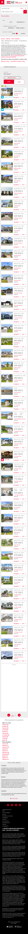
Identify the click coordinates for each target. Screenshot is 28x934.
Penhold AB (5, 736)
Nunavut (18, 837)
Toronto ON (5, 743)
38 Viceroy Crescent (18, 355)
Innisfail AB (5, 730)
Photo (8, 81)
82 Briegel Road (17, 255)
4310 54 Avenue (17, 180)
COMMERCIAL (5, 817)
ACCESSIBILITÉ (5, 826)
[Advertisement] (14, 688)
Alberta (18, 833)
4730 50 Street (17, 106)
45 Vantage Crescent (18, 569)
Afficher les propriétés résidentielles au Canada (10, 858)
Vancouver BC (5, 747)
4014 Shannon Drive (18, 93)
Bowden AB (5, 726)
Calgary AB (5, 749)
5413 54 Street (17, 582)
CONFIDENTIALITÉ (6, 822)
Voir (23, 97)
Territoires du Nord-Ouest (16, 836)
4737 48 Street (17, 155)
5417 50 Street (17, 507)
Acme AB (4, 740)
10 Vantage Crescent (18, 557)
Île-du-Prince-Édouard (9, 837)
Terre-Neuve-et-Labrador (6, 836)
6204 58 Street (17, 520)
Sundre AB (4, 731)
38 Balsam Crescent (18, 218)
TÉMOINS (4, 824)
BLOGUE (4, 814)
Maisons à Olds (5, 61)
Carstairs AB (5, 728)
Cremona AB (5, 733)
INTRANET (4, 819)
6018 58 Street (17, 342)
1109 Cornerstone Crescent (19, 419)
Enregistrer (16, 97)
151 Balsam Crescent (18, 431)
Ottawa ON (5, 750)
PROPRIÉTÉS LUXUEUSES (7, 816)
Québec (14, 833)
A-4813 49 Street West (18, 657)
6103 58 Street (17, 230)
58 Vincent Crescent (18, 305)
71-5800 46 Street (17, 594)
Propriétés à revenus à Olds (18, 61)
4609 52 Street (17, 143)
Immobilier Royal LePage (14, 2)
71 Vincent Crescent (18, 317)
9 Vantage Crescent (18, 481)
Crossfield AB (5, 735)
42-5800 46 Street (17, 607)
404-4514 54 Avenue (18, 131)
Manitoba (9, 835)
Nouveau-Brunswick (21, 835)
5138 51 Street (17, 544)
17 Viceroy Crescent (18, 632)
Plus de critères (5, 16)
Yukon (15, 837)
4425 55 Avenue (17, 644)
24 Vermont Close (17, 468)
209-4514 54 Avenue (18, 193)
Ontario (11, 833)
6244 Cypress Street (18, 443)
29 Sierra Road (17, 205)
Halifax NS (5, 757)
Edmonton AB (5, 752)
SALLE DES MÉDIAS (6, 812)
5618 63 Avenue (17, 268)
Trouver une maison (6, 833)
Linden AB (4, 738)
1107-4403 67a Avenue (18, 495)
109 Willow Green (17, 330)
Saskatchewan (14, 835)
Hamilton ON (5, 759)
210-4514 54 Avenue (18, 380)
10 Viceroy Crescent (18, 118)
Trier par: (6, 72)
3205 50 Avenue (17, 392)
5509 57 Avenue (17, 367)
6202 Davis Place (17, 168)
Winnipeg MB (5, 754)
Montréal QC (5, 745)
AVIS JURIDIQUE (5, 821)
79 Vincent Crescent (18, 293)
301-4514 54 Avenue (18, 243)
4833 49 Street (17, 532)
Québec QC (5, 756)
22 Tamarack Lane (17, 456)
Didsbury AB (5, 724)
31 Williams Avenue (18, 619)
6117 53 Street (17, 405)
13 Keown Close (17, 280)
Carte (19, 82)
